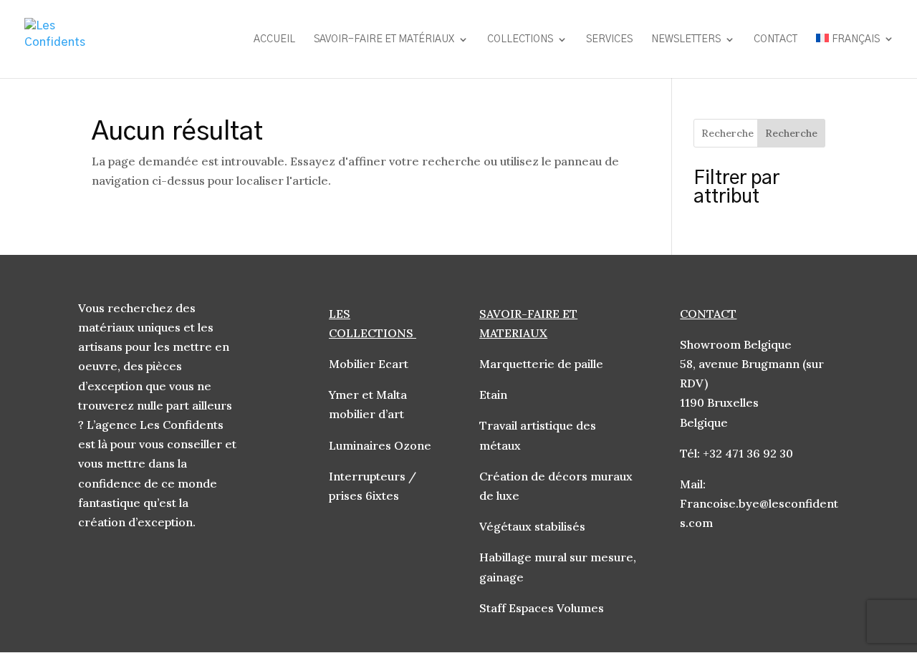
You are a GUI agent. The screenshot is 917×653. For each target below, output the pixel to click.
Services (609, 39)
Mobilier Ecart (368, 364)
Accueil (274, 39)
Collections (520, 39)
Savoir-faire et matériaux (384, 39)
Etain (494, 394)
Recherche (791, 133)
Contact (775, 39)
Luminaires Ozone (381, 445)
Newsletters (686, 39)
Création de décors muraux (556, 476)
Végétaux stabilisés (533, 526)
